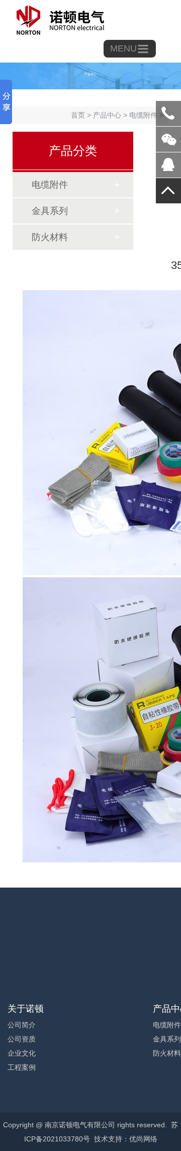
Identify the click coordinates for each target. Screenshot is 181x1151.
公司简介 (22, 1025)
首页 (78, 115)
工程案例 (22, 1067)
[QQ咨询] (168, 168)
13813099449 (168, 113)
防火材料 (50, 237)
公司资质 (22, 1039)
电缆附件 (50, 185)
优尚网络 (143, 1139)
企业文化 (22, 1053)
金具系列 (50, 211)
